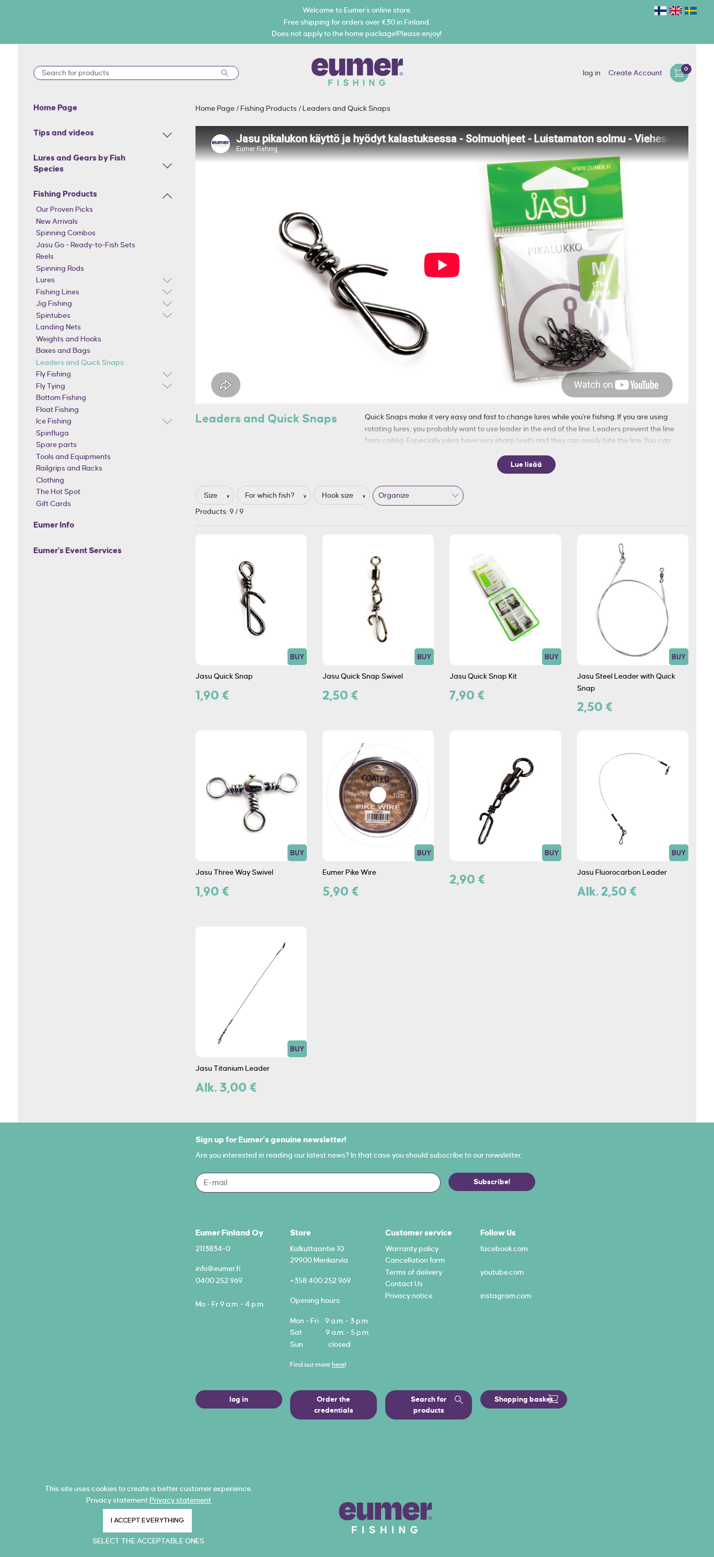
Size (211, 495)
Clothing (50, 480)
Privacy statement (180, 1500)
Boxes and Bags (63, 350)
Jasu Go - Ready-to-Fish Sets (85, 245)
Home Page (215, 108)
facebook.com (504, 1248)
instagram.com (505, 1295)
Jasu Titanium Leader (232, 1068)
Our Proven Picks (64, 209)
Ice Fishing (54, 421)
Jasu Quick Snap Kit (483, 676)
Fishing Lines (57, 292)
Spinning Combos (66, 232)
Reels (45, 256)
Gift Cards (53, 503)
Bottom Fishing (61, 397)
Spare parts (56, 444)
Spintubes (53, 315)
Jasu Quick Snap (224, 676)
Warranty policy (412, 1248)
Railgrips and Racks (69, 468)
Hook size (338, 495)
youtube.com (502, 1272)
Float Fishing (57, 409)
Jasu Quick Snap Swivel (363, 676)
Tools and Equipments (73, 456)
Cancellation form (415, 1260)
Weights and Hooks (68, 339)
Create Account (635, 72)
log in (592, 72)
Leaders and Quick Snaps (80, 362)
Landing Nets (58, 327)
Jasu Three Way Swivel (234, 872)
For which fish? (270, 495)
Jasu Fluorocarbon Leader (622, 872)
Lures (45, 280)
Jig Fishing (54, 303)
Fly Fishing (53, 374)
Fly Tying (50, 386)
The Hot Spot (58, 491)
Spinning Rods (60, 268)
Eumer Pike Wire (349, 872)
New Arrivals (57, 221)
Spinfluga (52, 433)
